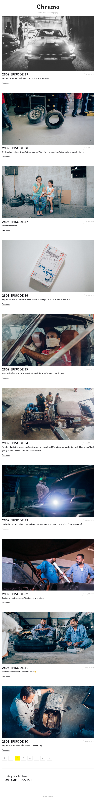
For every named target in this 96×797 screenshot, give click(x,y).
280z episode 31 (15, 667)
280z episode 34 (15, 443)
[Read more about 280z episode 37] (48, 192)
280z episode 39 (15, 74)
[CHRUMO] (48, 7)
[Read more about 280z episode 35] (48, 340)
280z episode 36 (15, 295)
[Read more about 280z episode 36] (48, 266)
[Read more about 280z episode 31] (48, 638)
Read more (6, 83)
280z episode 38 (15, 148)
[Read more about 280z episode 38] (48, 119)
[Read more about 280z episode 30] (48, 712)
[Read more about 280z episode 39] (48, 43)
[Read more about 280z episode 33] (48, 491)
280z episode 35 (15, 369)
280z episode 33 (15, 520)
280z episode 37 (15, 222)
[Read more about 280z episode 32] (48, 565)
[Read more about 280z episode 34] (48, 414)
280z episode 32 (15, 594)
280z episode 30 (15, 741)
